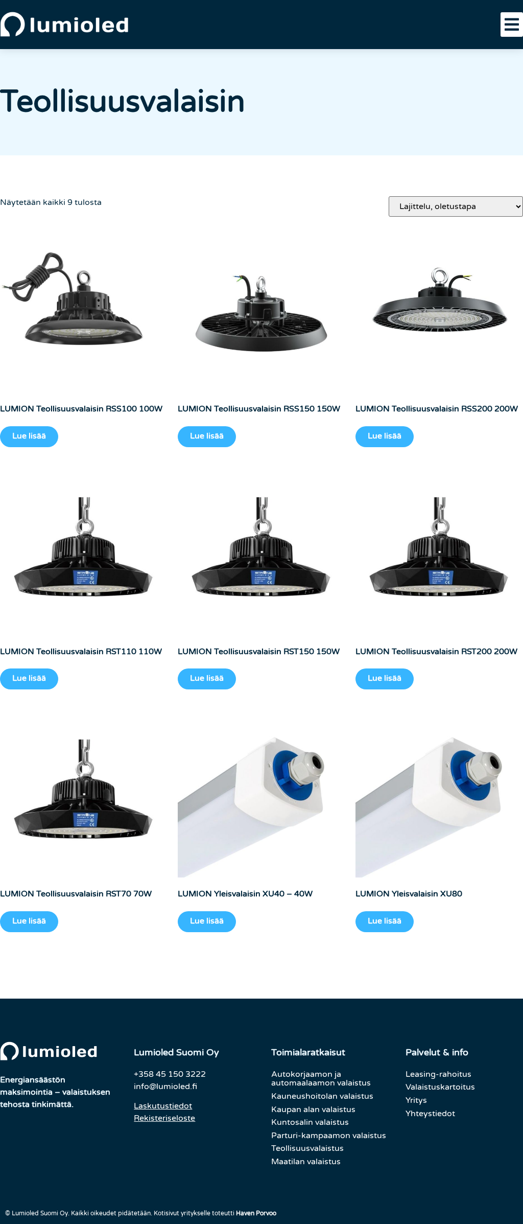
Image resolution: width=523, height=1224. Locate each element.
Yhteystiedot (430, 1113)
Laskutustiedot (163, 1106)
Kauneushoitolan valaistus (322, 1096)
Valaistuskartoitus (440, 1087)
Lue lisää (29, 436)
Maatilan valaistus (306, 1162)
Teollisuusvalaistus (307, 1148)
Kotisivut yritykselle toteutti (215, 1213)
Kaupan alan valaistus (313, 1109)
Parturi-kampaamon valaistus (328, 1135)
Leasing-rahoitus (438, 1074)
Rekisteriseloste (164, 1118)
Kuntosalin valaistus (310, 1122)
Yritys (416, 1100)
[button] (512, 24)
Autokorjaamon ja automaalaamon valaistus (321, 1079)
